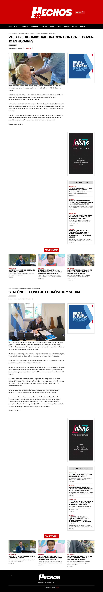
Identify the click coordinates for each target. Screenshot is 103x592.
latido (57, 587)
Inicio (10, 33)
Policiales (71, 199)
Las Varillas (72, 213)
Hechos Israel (20, 33)
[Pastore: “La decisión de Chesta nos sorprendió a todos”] (22, 260)
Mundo (14, 33)
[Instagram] (11, 575)
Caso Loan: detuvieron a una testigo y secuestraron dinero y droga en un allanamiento (81, 202)
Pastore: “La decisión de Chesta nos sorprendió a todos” (80, 189)
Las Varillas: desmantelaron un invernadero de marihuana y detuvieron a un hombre (81, 216)
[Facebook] (9, 575)
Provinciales (72, 186)
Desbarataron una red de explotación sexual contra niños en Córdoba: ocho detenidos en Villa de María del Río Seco (80, 234)
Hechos (28, 48)
